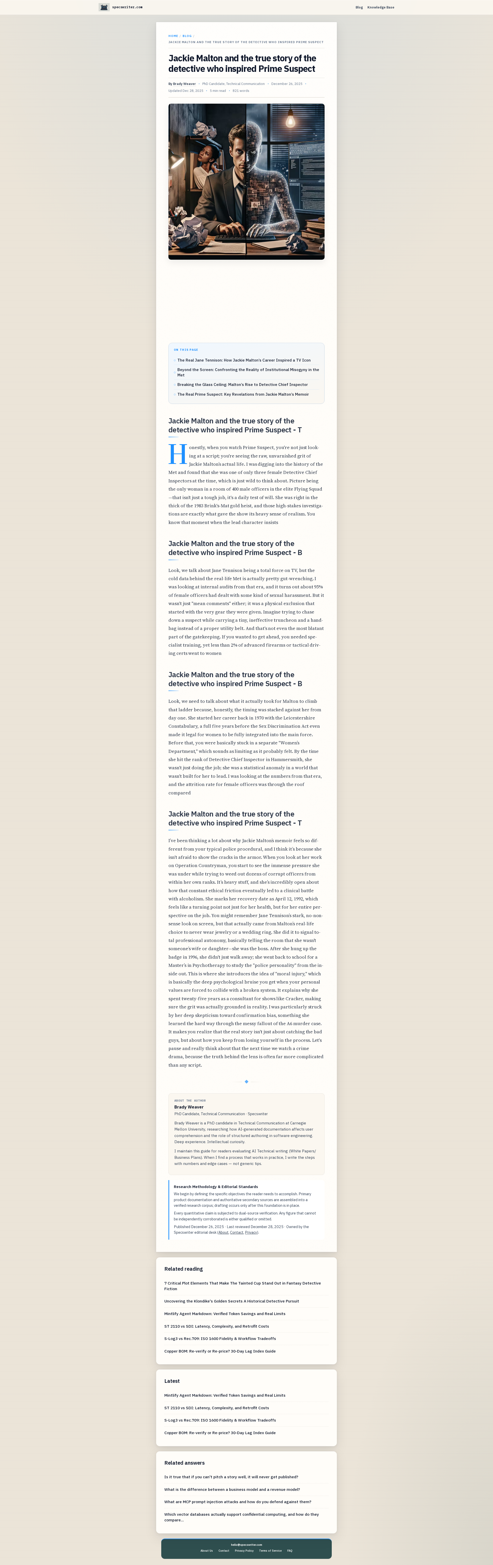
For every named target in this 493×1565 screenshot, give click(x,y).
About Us (207, 1550)
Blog (359, 7)
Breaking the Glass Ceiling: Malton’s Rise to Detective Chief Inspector (242, 384)
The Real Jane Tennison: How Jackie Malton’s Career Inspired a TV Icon (244, 360)
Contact (236, 1232)
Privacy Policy (244, 1550)
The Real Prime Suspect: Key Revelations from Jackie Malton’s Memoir (243, 394)
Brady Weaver (184, 84)
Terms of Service (270, 1550)
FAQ (289, 1550)
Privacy (251, 1232)
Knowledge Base (380, 7)
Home (173, 36)
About (224, 1232)
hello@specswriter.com (246, 1545)
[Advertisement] (246, 302)
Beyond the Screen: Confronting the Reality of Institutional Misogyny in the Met (248, 372)
